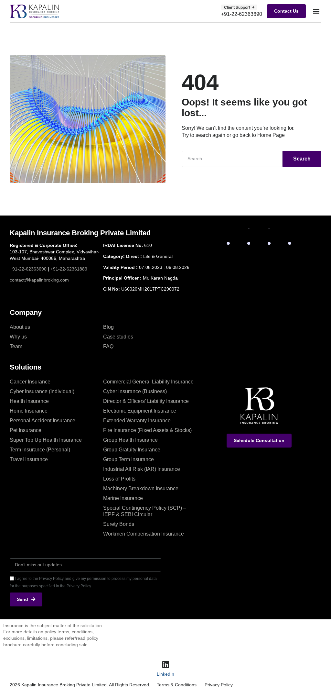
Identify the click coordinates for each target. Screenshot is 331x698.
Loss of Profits (119, 479)
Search (302, 158)
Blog (108, 327)
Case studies (118, 336)
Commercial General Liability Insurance (148, 381)
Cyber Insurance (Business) (135, 391)
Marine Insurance (123, 498)
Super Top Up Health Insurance (46, 440)
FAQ (108, 346)
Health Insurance (29, 401)
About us (20, 327)
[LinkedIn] (165, 664)
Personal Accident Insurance (42, 420)
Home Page (271, 135)
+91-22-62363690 (28, 268)
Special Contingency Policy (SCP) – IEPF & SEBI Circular (144, 511)
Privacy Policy (219, 684)
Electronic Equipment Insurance (139, 411)
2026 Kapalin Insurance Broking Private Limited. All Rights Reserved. (80, 684)
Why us (18, 336)
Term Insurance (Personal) (40, 449)
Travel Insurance (29, 459)
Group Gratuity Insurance (131, 449)
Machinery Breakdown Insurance (140, 488)
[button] (316, 11)
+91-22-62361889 (68, 268)
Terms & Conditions (177, 684)
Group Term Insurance (128, 459)
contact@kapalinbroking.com (39, 280)
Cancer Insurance (30, 381)
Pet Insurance (25, 430)
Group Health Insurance (130, 440)
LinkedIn (165, 674)
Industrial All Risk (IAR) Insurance (141, 469)
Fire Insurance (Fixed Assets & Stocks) (147, 430)
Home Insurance (29, 411)
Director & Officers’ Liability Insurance (146, 401)
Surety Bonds (118, 524)
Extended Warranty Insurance (137, 420)
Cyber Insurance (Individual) (42, 391)
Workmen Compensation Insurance (143, 534)
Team (16, 346)
